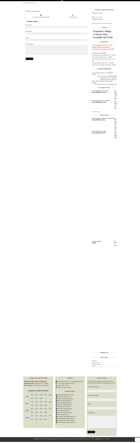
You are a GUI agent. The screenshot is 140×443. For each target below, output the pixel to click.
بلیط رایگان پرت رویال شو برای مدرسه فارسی (102, 73)
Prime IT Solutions (105, 438)
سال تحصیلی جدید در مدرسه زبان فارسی (105, 84)
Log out (94, 366)
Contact (113, 2)
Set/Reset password (96, 364)
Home (41, 2)
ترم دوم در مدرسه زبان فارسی (108, 79)
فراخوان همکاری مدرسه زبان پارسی (107, 76)
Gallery (81, 2)
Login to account (96, 362)
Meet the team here (60, 424)
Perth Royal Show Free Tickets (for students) (102, 23)
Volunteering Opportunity (100, 2)
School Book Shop (96, 111)
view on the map (78, 383)
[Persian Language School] (33, 11)
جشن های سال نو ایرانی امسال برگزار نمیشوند (102, 81)
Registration (65, 2)
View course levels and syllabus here (32, 424)
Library (74, 2)
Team (88, 2)
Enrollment (94, 360)
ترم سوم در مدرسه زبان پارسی (108, 77)
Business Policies (91, 438)
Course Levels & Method (52, 2)
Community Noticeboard (104, 69)
